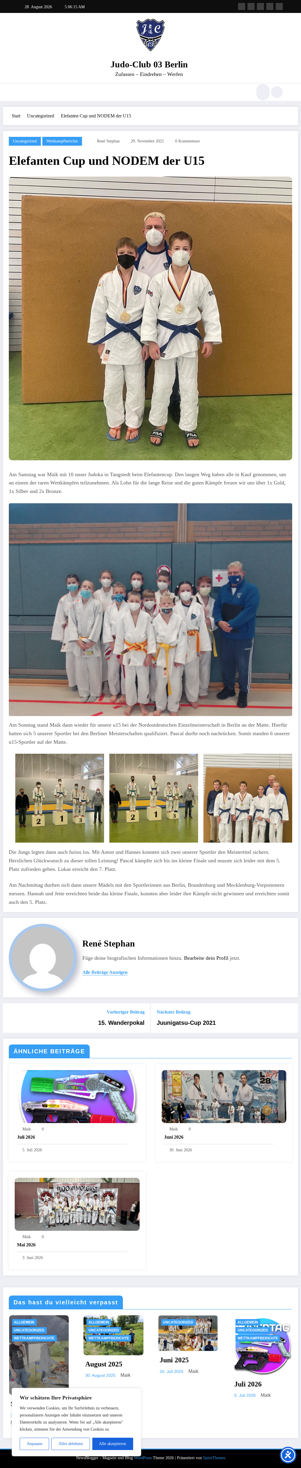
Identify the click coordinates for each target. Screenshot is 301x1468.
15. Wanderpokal (121, 1022)
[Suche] (262, 92)
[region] (76, 1422)
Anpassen (34, 1444)
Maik (26, 1129)
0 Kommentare (187, 141)
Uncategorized (25, 141)
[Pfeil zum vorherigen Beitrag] (11, 1018)
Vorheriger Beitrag (126, 1011)
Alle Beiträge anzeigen (105, 972)
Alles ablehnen (70, 1444)
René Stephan (108, 141)
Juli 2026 (26, 1137)
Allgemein (82, 1322)
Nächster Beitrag (173, 1011)
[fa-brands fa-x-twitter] (251, 6)
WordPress (143, 1458)
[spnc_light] (277, 92)
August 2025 (236, 1364)
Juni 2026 (173, 1137)
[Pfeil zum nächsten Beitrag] (289, 1018)
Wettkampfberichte (62, 141)
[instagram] (269, 6)
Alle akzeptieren (112, 1444)
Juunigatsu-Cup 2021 (186, 1022)
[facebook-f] (241, 6)
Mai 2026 (26, 1244)
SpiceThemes (214, 1458)
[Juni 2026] (224, 1096)
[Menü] (22, 92)
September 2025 (167, 1404)
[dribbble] (260, 6)
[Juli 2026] (77, 1096)
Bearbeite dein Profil (206, 958)
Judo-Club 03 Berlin (149, 64)
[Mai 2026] (77, 1203)
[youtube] (279, 6)
